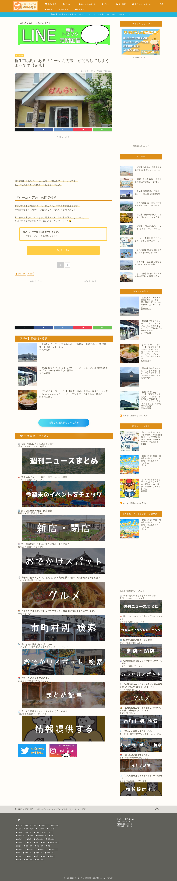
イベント (68, 4)
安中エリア (20, 842)
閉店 (31, 274)
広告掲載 (80, 9)
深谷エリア (20, 849)
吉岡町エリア (39, 839)
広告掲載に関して (125, 826)
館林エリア (29, 859)
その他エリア (21, 274)
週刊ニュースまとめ (142, 4)
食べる (19, 859)
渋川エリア (31, 849)
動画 (29, 839)
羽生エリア (27, 853)
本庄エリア (29, 846)
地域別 (50, 9)
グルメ (106, 4)
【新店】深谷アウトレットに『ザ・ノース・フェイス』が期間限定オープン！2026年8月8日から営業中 (73, 369)
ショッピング (48, 832)
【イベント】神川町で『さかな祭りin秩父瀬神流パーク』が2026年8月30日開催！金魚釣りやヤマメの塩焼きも (151, 437)
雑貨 (44, 856)
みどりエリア (30, 829)
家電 (44, 842)
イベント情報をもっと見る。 (135, 503)
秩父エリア (53, 849)
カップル (20, 832)
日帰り (19, 846)
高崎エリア (40, 859)
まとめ (19, 829)
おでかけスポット (88, 4)
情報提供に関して (125, 824)
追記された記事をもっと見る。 (136, 416)
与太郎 (32, 835)
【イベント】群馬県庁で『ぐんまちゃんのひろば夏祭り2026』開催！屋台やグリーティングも (151, 484)
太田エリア (51, 839)
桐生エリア (40, 846)
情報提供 (64, 9)
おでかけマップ (31, 825)
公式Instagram (123, 822)
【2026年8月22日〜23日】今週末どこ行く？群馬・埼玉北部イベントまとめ (151, 459)
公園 (51, 835)
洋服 (49, 846)
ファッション (21, 835)
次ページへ (63, 250)
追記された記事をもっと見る (64, 422)
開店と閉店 (52, 4)
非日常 (52, 856)
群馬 (18, 853)
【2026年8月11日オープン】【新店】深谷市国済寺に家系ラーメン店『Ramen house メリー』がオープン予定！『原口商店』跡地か (73, 392)
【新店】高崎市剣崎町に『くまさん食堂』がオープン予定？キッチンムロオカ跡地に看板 (151, 371)
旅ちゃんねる (54, 842)
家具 (29, 842)
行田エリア (20, 856)
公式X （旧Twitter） (126, 819)
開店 (37, 856)
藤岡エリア (50, 853)
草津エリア (39, 853)
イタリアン (41, 829)
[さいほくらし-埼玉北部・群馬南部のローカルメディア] (25, 10)
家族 (37, 842)
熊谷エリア (42, 849)
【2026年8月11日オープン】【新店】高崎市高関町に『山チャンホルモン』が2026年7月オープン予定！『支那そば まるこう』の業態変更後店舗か (151, 399)
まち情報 (122, 4)
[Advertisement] (63, 157)
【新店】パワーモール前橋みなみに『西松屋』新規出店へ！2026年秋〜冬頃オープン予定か (72, 345)
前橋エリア (20, 839)
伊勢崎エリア (42, 835)
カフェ (29, 832)
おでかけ (20, 825)
